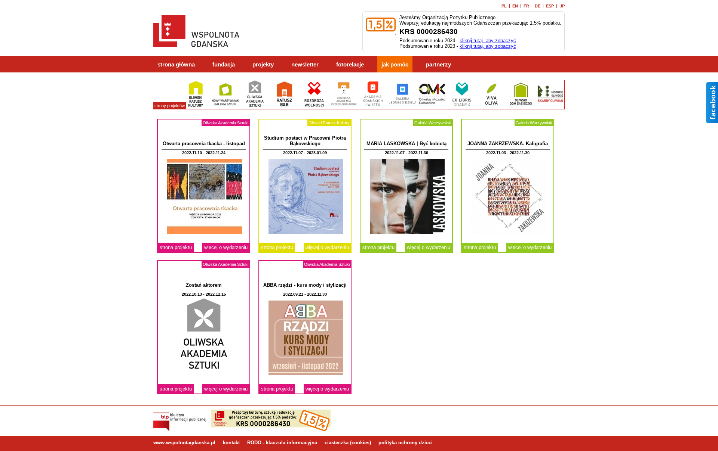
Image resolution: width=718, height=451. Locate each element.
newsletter (305, 65)
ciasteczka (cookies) (348, 442)
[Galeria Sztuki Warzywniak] (225, 106)
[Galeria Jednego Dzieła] (403, 106)
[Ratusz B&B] (284, 106)
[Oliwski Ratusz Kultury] (196, 106)
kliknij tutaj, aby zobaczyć (488, 40)
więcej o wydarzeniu (226, 247)
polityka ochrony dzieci (405, 442)
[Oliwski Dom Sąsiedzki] (521, 106)
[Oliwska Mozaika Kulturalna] (432, 106)
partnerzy (438, 65)
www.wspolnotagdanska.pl (184, 442)
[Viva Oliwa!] (491, 106)
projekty (263, 65)
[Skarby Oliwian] (550, 106)
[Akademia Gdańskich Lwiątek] (373, 106)
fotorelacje (350, 65)
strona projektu (176, 247)
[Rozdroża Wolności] (314, 106)
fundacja (223, 65)
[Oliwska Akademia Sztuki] (255, 106)
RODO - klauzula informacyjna (282, 442)
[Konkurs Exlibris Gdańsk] (462, 106)
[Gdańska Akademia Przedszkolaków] (343, 106)
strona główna (176, 65)
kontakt (231, 442)
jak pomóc (394, 65)
